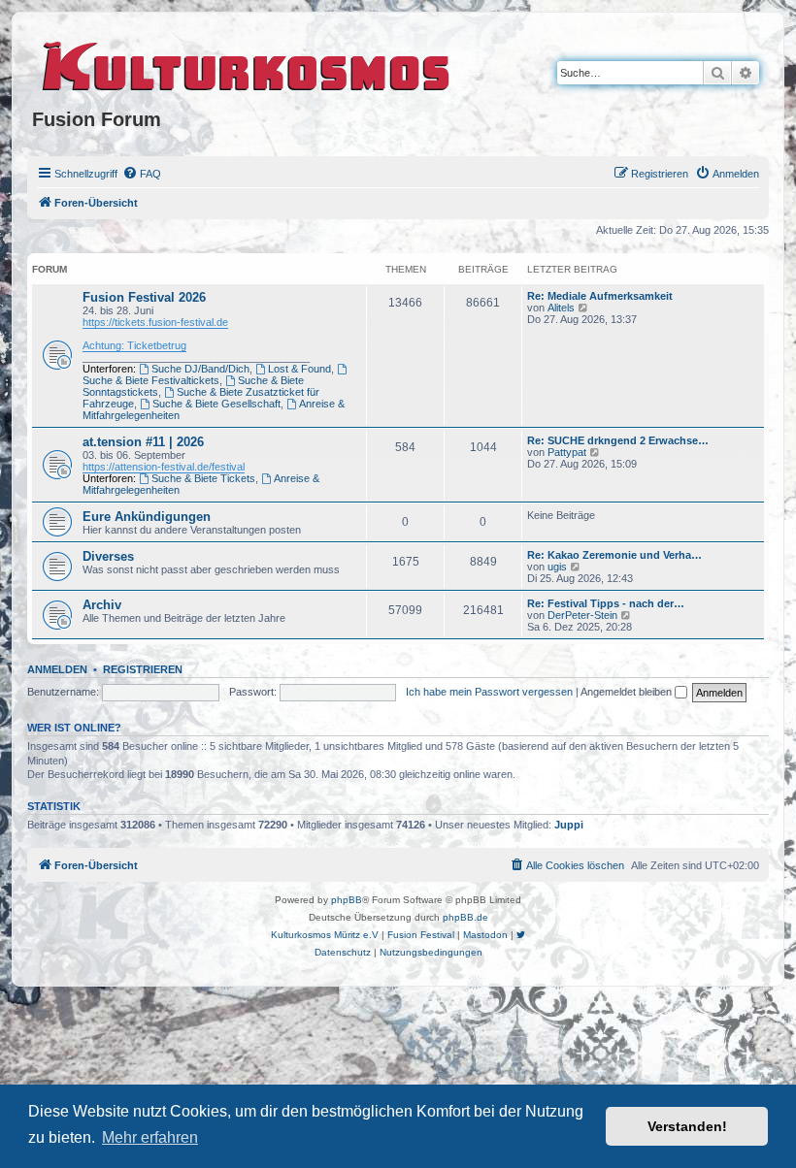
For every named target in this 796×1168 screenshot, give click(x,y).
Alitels (561, 307)
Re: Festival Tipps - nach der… (605, 603)
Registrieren (142, 669)
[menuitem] (141, 173)
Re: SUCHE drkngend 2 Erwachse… (618, 440)
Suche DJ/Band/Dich (200, 368)
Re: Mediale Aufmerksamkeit (600, 296)
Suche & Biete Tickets (203, 478)
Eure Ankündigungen (147, 516)
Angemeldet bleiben (627, 692)
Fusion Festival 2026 (144, 297)
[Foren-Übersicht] (247, 63)
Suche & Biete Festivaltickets (151, 380)
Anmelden (57, 669)
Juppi (568, 824)
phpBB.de (465, 917)
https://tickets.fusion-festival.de (155, 322)
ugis (557, 566)
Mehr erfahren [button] (150, 1137)
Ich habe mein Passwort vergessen (489, 692)
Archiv (102, 605)
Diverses (108, 556)
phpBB (346, 899)
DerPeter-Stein (582, 615)
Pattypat (566, 452)
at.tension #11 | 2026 (143, 442)
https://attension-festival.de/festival (164, 466)
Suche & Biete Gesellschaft (216, 403)
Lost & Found (299, 368)
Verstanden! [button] (687, 1126)
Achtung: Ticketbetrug (134, 345)
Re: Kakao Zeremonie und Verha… (614, 555)
